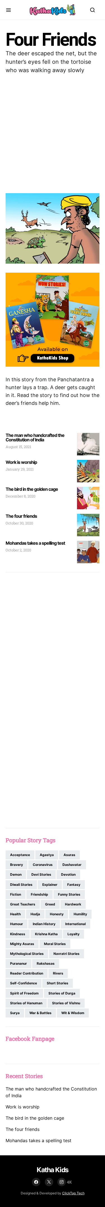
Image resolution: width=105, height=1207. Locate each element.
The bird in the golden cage (32, 489)
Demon (16, 874)
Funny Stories (69, 894)
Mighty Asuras (22, 944)
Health (15, 914)
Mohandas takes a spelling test (35, 543)
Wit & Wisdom (72, 1013)
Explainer (49, 884)
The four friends (21, 516)
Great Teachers (22, 904)
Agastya (47, 855)
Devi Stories (41, 874)
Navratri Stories (66, 954)
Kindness (17, 934)
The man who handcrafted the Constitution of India (35, 437)
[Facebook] (36, 1182)
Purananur (18, 963)
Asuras (69, 855)
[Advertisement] (52, 133)
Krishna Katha (46, 934)
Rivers (58, 973)
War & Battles (40, 1013)
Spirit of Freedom (24, 993)
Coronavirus (43, 865)
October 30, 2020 (19, 523)
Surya (15, 1013)
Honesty (57, 914)
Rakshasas (46, 963)
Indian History (44, 924)
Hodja (35, 914)
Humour (16, 924)
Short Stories (57, 983)
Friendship (39, 894)
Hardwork (73, 904)
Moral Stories (55, 944)
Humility (80, 914)
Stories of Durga (61, 993)
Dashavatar (71, 865)
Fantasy (73, 884)
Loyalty (73, 934)
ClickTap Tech (73, 1193)
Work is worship (21, 462)
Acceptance (20, 855)
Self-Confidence (23, 983)
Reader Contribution (26, 973)
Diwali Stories (21, 884)
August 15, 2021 (18, 446)
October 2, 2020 (18, 550)
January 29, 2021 (20, 469)
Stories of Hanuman (26, 1003)
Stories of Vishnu (66, 1003)
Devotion (68, 874)
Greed (50, 904)
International (75, 924)
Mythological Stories (27, 954)
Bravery (16, 865)
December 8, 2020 (20, 496)
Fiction (15, 894)
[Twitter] (49, 1182)
